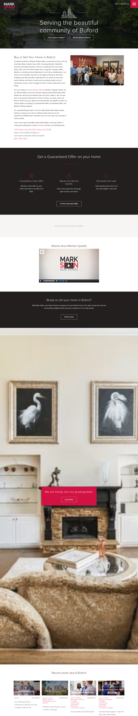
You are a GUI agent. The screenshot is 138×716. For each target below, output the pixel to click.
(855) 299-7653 (20, 139)
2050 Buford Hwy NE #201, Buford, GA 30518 (32, 130)
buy (28, 90)
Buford (41, 125)
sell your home (37, 90)
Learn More (69, 499)
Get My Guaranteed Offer (69, 204)
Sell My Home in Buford (81, 37)
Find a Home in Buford (56, 37)
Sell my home (69, 317)
